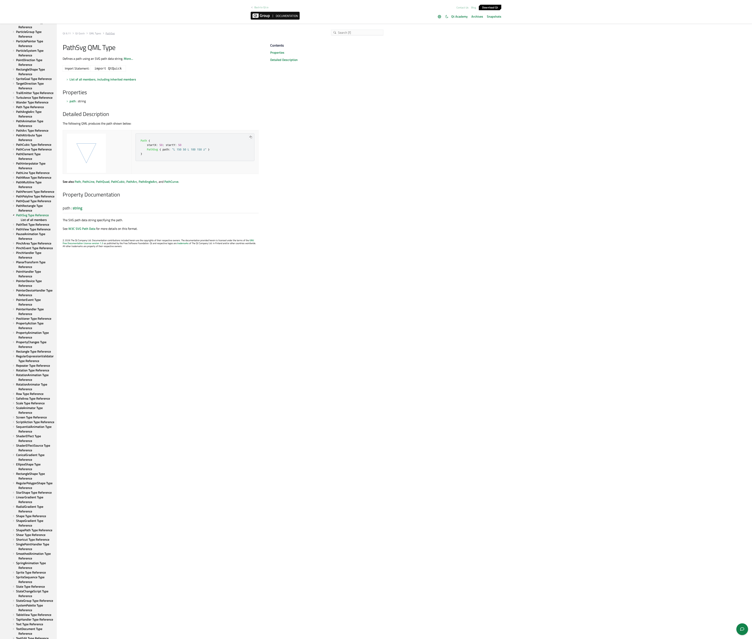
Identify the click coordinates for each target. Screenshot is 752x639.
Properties (277, 52)
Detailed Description (284, 59)
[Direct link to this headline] (89, 92)
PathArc (131, 181)
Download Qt (490, 7)
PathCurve (171, 181)
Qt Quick (80, 33)
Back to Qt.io (261, 7)
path (73, 101)
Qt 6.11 (67, 33)
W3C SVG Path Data (81, 228)
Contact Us (462, 7)
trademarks (183, 243)
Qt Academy (459, 16)
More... (128, 58)
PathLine (88, 181)
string (77, 208)
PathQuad (102, 181)
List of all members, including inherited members (103, 79)
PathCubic (118, 181)
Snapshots (494, 16)
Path (78, 181)
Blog (473, 7)
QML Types (95, 33)
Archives (477, 16)
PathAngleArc (148, 181)
